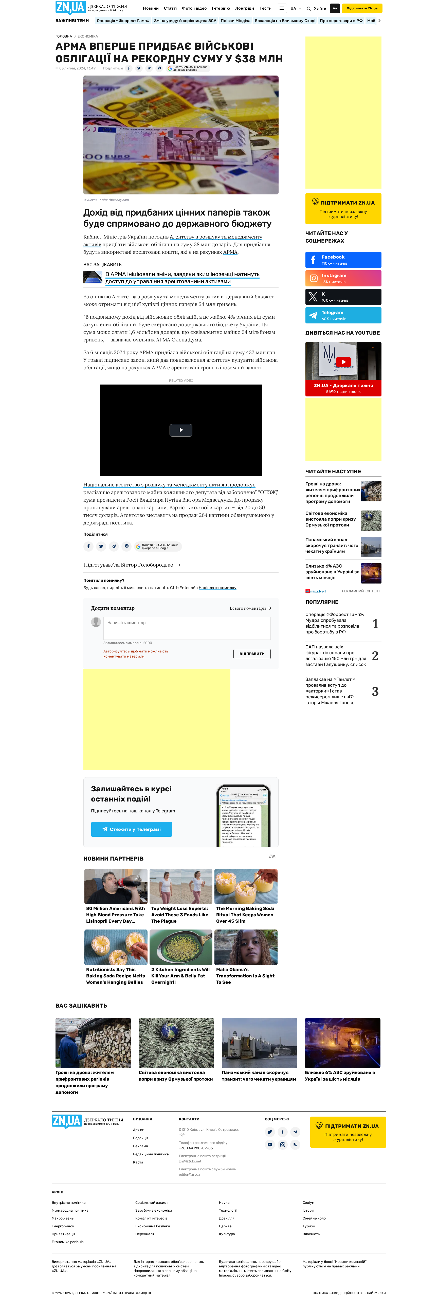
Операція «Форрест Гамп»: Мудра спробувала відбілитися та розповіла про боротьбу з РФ (334, 623)
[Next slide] (378, 20)
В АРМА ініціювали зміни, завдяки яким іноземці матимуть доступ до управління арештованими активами (182, 278)
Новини (151, 8)
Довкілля (226, 1218)
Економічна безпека (152, 1226)
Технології (227, 1210)
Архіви (138, 1130)
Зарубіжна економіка (153, 1210)
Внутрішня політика (69, 1202)
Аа (335, 8)
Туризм (309, 1226)
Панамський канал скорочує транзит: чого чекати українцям (331, 545)
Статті (170, 8)
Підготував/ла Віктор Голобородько (128, 564)
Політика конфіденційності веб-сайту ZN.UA (349, 1293)
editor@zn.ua (189, 1174)
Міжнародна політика (70, 1210)
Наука (224, 1202)
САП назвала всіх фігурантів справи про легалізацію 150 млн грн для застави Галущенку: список (335, 655)
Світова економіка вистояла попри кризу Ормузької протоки (330, 519)
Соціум (309, 1202)
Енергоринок (63, 1226)
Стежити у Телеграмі (135, 829)
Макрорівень (63, 1218)
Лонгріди (244, 8)
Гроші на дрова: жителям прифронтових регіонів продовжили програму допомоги (332, 492)
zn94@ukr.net (190, 1161)
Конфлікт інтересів (151, 1218)
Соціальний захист (151, 1202)
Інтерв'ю (221, 8)
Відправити (252, 654)
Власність (311, 1234)
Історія (308, 1210)
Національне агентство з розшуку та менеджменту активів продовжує (169, 484)
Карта (138, 1162)
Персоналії (144, 1234)
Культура (227, 1234)
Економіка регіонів (68, 1242)
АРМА (230, 252)
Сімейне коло (314, 1218)
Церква (225, 1226)
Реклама (140, 1146)
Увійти (320, 8)
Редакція (141, 1138)
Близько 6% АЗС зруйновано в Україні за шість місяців (332, 571)
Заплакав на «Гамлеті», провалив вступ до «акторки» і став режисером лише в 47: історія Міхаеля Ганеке (330, 691)
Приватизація (64, 1234)
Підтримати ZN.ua (362, 8)
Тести (266, 8)
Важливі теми (72, 21)
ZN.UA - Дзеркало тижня (343, 385)
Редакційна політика (151, 1154)
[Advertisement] (156, 719)
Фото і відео (194, 8)
